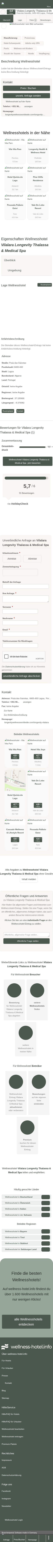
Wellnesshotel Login (13, 1520)
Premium (47, 135)
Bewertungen (46, 20)
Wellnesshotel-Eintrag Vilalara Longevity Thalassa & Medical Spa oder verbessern (16, 1102)
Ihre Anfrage (9, 593)
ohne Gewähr (46, 873)
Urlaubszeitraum (11, 553)
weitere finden (37, 1005)
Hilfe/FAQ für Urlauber (11, 1421)
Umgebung (14, 270)
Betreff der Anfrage (12, 582)
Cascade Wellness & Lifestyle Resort (15, 831)
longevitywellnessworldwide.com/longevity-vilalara (25, 114)
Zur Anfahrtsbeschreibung (15, 715)
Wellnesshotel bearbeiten (13, 1429)
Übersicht (6, 20)
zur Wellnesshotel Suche (3, 11)
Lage (20, 20)
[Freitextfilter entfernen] (40, 4)
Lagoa (11, 371)
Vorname (7, 607)
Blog (4, 1390)
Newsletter (6, 1506)
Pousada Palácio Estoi (15, 206)
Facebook (6, 1491)
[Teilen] (42, 1538)
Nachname (8, 618)
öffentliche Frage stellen (28, 941)
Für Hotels (6, 1360)
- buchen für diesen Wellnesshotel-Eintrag (27, 1145)
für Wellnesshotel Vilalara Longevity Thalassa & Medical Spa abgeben (14, 1009)
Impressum (7, 1460)
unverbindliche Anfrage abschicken (21, 676)
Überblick (10, 260)
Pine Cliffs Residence (38, 178)
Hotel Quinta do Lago (15, 178)
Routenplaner (45, 285)
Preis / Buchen (28, 88)
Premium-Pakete (9, 1444)
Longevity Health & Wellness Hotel (38, 151)
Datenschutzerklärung (15, 666)
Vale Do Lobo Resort (38, 206)
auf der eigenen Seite (39, 1099)
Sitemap (5, 1398)
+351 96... (15, 106)
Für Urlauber (7, 1368)
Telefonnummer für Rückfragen (18, 641)
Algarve (18, 376)
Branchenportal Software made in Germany (18, 1534)
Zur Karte (8, 710)
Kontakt (20, 411)
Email (5, 630)
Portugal (11, 380)
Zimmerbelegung (11, 567)
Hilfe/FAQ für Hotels (10, 1414)
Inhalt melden (29, 879)
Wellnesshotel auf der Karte (18, 101)
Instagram (6, 1498)
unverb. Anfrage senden (28, 95)
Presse (5, 1375)
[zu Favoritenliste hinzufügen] (3, 26)
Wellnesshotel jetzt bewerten (28, 461)
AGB (4, 1467)
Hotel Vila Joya (38, 749)
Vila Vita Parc (15, 149)
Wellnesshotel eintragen (12, 1436)
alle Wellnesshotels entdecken (27, 1321)
